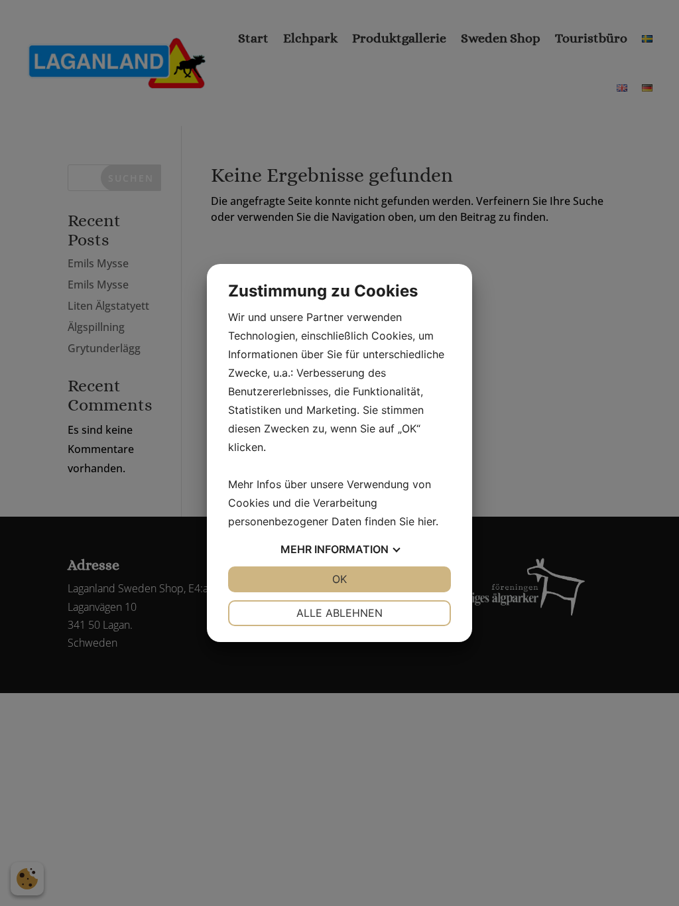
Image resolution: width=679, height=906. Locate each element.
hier (427, 521)
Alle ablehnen (339, 612)
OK (339, 579)
